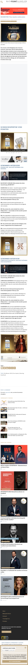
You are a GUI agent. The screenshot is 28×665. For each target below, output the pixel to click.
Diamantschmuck (5, 541)
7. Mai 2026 (3, 469)
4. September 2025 (4, 547)
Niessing (8, 21)
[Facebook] (2, 368)
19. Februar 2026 (4, 495)
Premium (5, 621)
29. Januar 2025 (4, 600)
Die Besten (3, 21)
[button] (25, 648)
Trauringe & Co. (6, 618)
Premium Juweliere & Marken (8, 567)
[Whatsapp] (12, 368)
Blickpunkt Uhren (7, 613)
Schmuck (5, 616)
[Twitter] (4, 368)
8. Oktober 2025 (4, 521)
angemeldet (7, 392)
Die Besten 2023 (8, 373)
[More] (14, 368)
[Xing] (9, 368)
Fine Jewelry (16, 373)
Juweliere (4, 515)
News (4, 611)
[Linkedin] (7, 368)
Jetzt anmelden (6, 631)
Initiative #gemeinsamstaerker (8, 462)
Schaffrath (13, 21)
